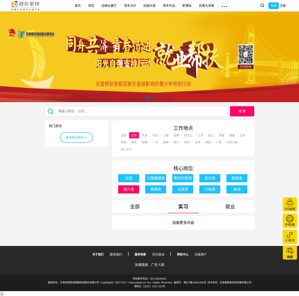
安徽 (221, 135)
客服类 (236, 178)
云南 (197, 142)
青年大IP (130, 5)
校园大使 (149, 5)
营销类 (155, 189)
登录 (274, 5)
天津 (144, 135)
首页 (78, 5)
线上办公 (126, 149)
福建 (232, 135)
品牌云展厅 (109, 5)
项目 (91, 5)
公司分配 (232, 142)
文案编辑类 (156, 178)
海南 (166, 142)
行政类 (209, 189)
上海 (166, 135)
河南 (123, 142)
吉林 (176, 135)
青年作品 (169, 5)
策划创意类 (183, 178)
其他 (237, 189)
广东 (155, 142)
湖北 (134, 142)
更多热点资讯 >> (76, 137)
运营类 (182, 189)
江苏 (200, 135)
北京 (134, 135)
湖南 (144, 142)
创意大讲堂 (206, 5)
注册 (283, 5)
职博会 (187, 5)
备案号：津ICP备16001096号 (190, 282)
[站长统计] (2, 293)
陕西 (208, 142)
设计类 (209, 178)
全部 (123, 135)
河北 (155, 135)
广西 (219, 142)
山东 (243, 135)
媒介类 (128, 189)
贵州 (187, 142)
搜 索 (242, 111)
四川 (176, 142)
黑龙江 (188, 135)
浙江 (211, 135)
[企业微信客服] (290, 252)
